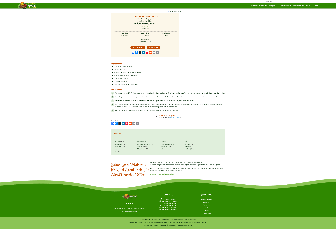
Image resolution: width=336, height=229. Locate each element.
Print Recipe (138, 47)
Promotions (297, 5)
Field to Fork (284, 5)
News (308, 5)
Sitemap (162, 225)
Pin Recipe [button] (154, 47)
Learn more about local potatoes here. (162, 174)
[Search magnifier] (334, 1)
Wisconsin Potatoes (257, 5)
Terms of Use (148, 225)
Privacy (156, 225)
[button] (142, 27)
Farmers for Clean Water (129, 211)
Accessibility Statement (185, 225)
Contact (315, 5)
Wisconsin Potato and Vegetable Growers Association (129, 208)
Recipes (272, 5)
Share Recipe (115, 121)
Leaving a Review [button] (174, 117)
